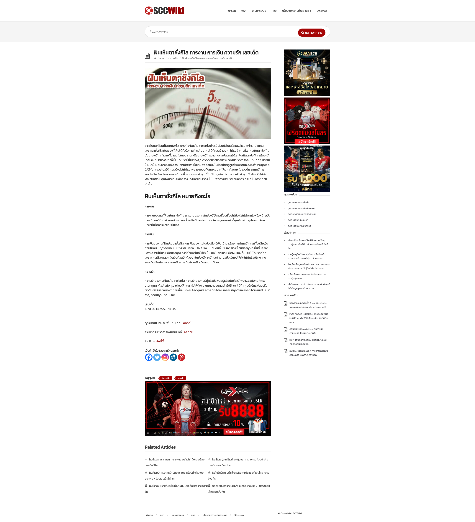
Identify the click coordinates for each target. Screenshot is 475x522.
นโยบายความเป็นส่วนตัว (296, 11)
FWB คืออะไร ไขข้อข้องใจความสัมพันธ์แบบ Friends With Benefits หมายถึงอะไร (308, 318)
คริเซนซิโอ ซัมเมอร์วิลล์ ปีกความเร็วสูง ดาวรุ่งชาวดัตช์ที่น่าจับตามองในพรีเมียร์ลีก (308, 244)
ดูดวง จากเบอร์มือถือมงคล (301, 208)
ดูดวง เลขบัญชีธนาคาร (299, 226)
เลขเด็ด (181, 378)
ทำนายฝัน (173, 58)
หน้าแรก (231, 11)
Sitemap (322, 11)
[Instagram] (165, 357)
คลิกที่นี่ (187, 323)
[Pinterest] (181, 357)
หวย (274, 11)
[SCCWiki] (165, 10)
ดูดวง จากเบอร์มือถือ (298, 202)
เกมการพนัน (259, 11)
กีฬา (243, 11)
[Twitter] (157, 357)
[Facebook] (149, 357)
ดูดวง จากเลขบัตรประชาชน (302, 214)
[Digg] (173, 357)
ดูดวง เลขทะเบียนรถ (298, 220)
